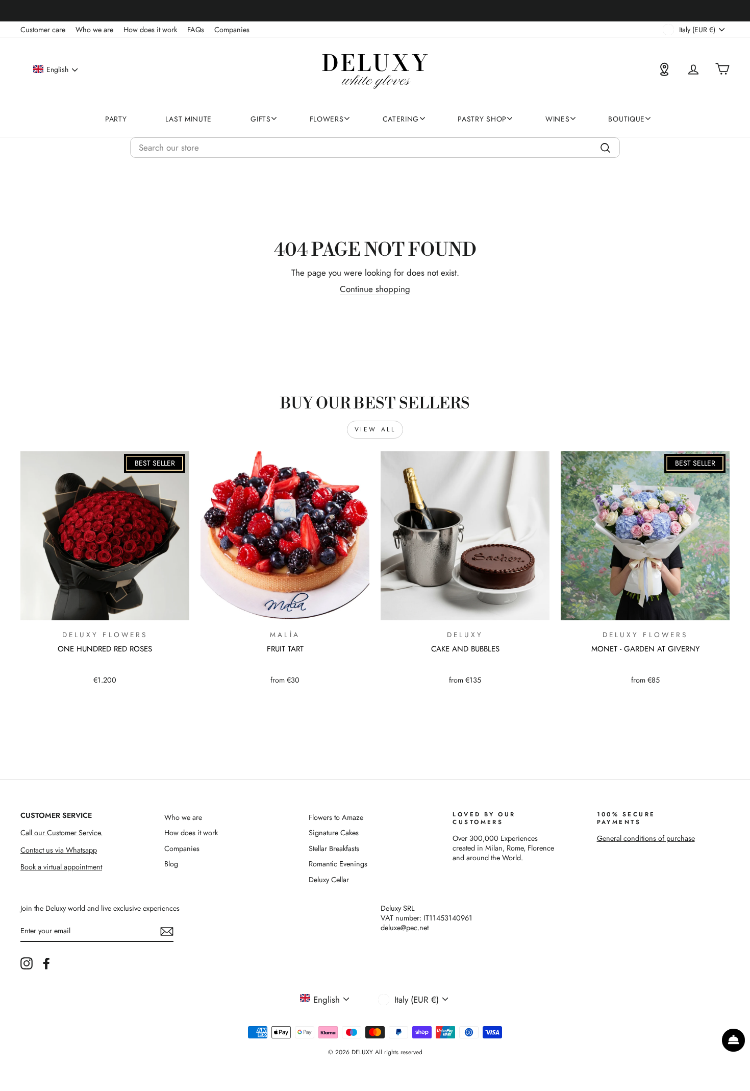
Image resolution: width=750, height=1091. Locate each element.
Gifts (261, 119)
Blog (171, 864)
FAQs (195, 30)
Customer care (42, 30)
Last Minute (188, 119)
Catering (401, 119)
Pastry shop (482, 119)
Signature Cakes (334, 833)
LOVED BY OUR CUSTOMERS (484, 818)
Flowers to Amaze (336, 817)
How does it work (150, 30)
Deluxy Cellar (329, 880)
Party (116, 119)
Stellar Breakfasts (334, 848)
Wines (557, 119)
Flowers (327, 119)
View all (375, 429)
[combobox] (375, 147)
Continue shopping (375, 289)
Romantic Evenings (338, 864)
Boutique (626, 119)
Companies (231, 30)
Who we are (94, 30)
